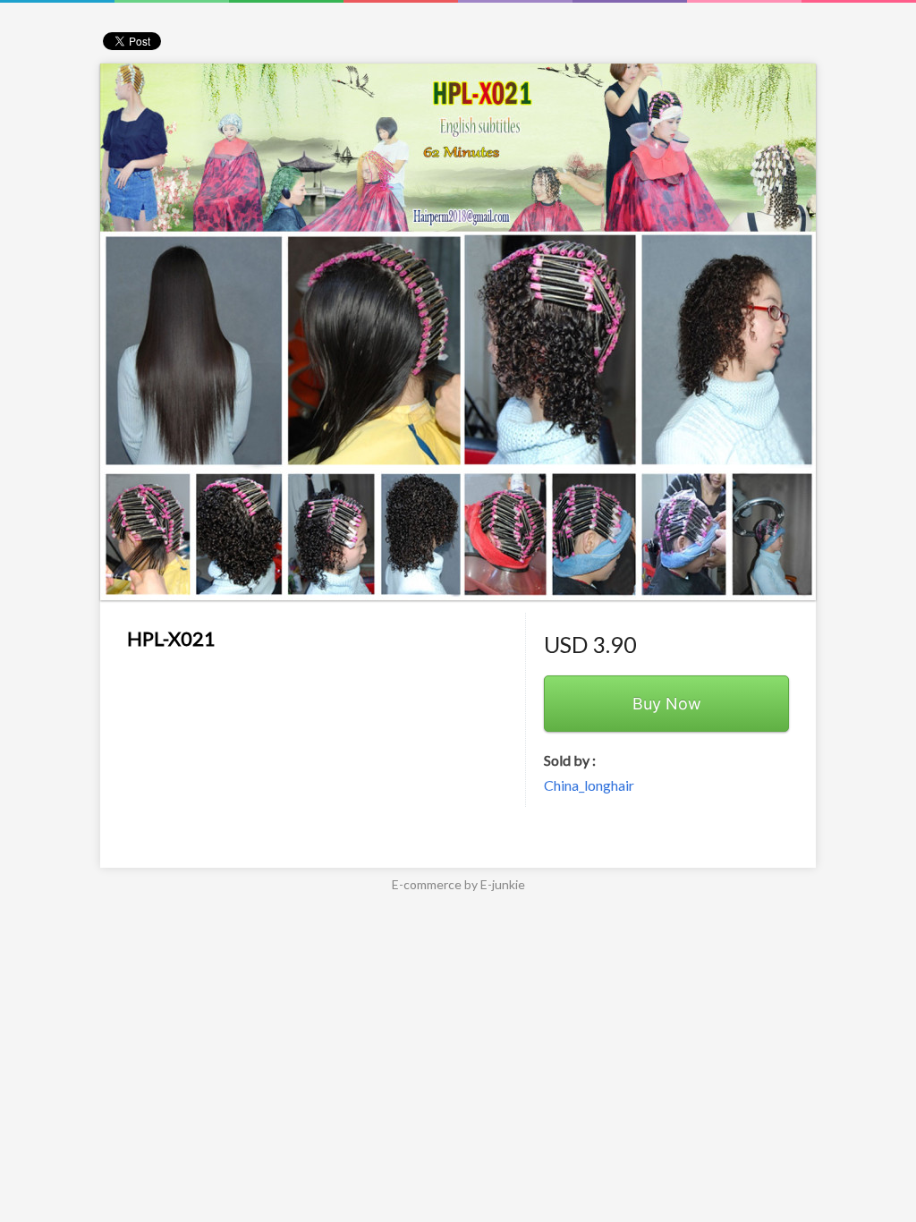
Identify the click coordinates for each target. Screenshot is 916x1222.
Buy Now (666, 703)
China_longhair (589, 784)
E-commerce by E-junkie (458, 884)
